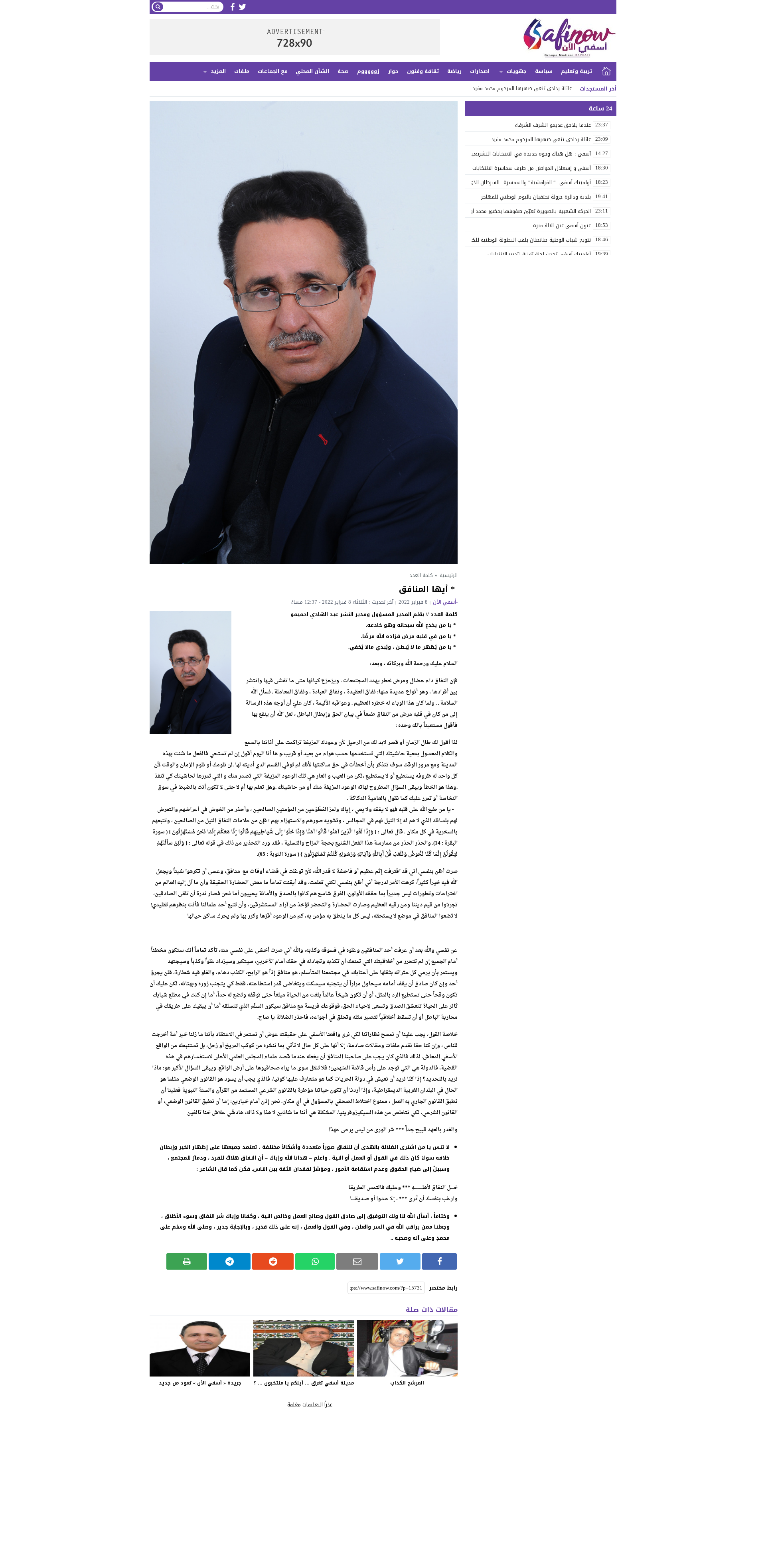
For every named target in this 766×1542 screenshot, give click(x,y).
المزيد (218, 71)
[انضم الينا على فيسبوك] (232, 7)
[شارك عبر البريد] (357, 1261)
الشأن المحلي (312, 71)
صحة (343, 71)
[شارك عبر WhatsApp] (315, 1261)
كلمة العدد (421, 575)
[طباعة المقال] (186, 1261)
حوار (393, 71)
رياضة (454, 71)
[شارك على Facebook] (439, 1261)
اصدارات (480, 71)
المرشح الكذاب (407, 1383)
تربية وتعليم (576, 71)
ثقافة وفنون (423, 71)
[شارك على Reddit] (273, 1261)
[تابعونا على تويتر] (242, 7)
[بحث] (158, 6)
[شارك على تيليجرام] (230, 1261)
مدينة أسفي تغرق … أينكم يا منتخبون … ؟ (303, 1383)
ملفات (241, 71)
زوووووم (368, 71)
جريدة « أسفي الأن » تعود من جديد (200, 1383)
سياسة (544, 71)
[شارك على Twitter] (400, 1261)
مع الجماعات (273, 71)
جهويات (517, 71)
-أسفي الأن (445, 602)
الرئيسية (606, 71)
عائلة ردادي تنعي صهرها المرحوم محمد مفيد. (521, 88)
